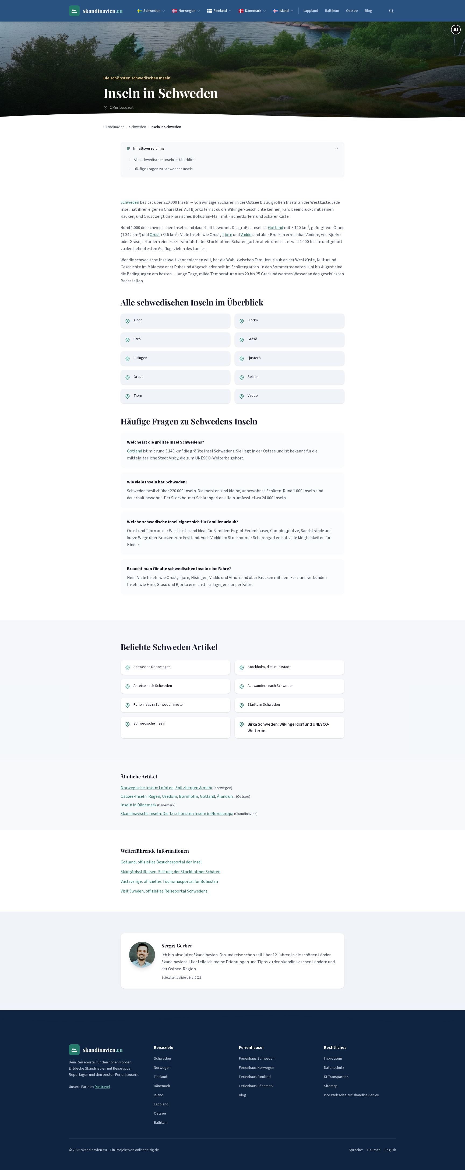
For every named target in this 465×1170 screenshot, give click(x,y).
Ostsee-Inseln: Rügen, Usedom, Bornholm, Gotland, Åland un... (178, 796)
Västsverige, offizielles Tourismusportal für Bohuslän (169, 881)
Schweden (151, 10)
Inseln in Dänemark (138, 805)
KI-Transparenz (336, 1077)
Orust (155, 235)
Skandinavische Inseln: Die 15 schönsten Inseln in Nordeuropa (177, 814)
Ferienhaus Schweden (256, 1058)
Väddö (246, 235)
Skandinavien (114, 127)
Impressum (333, 1058)
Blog (368, 10)
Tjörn (227, 235)
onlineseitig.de (147, 1150)
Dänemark (253, 10)
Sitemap (330, 1086)
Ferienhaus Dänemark (256, 1086)
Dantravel (102, 1087)
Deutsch (374, 1150)
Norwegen (187, 10)
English (390, 1150)
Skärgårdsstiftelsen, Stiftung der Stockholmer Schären (170, 872)
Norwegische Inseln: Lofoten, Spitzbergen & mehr (167, 788)
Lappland (311, 10)
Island (284, 10)
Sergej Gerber (176, 945)
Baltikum (332, 10)
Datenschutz (334, 1067)
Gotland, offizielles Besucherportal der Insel (161, 862)
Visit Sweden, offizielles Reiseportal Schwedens (164, 891)
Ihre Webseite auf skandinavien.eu (351, 1095)
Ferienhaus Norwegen (256, 1067)
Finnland (220, 10)
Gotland (275, 228)
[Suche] (391, 11)
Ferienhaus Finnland (255, 1077)
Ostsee (352, 10)
